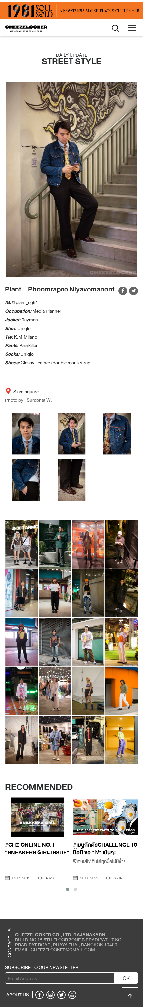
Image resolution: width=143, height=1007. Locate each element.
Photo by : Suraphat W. (28, 400)
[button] (68, 889)
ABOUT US (17, 994)
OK (126, 978)
